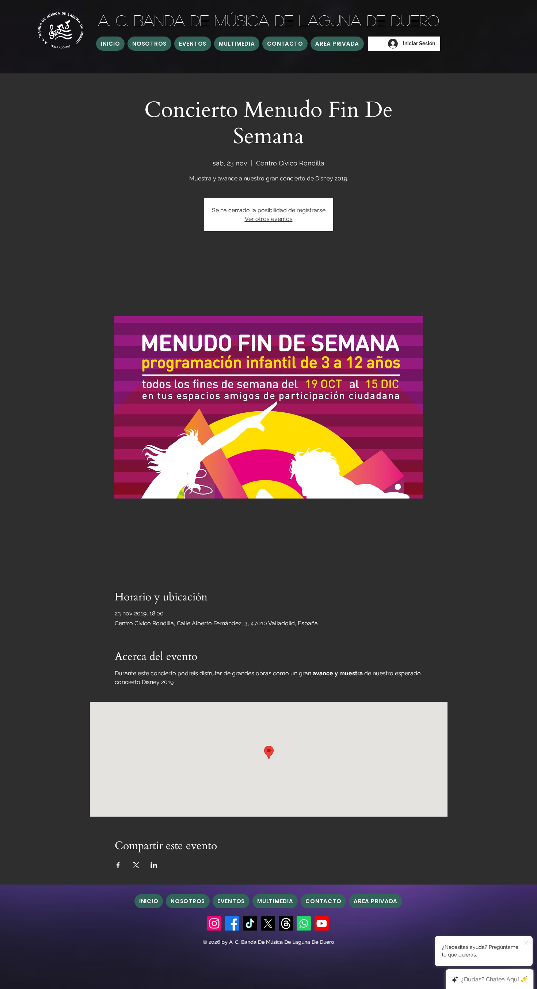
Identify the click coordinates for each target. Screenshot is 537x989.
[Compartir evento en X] (136, 865)
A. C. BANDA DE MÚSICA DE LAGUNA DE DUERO (268, 20)
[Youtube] (322, 923)
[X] (268, 923)
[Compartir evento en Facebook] (118, 865)
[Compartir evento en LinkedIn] (154, 865)
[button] (149, 44)
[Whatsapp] (304, 923)
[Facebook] (232, 923)
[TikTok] (250, 923)
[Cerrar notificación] (526, 943)
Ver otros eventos (269, 218)
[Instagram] (214, 923)
